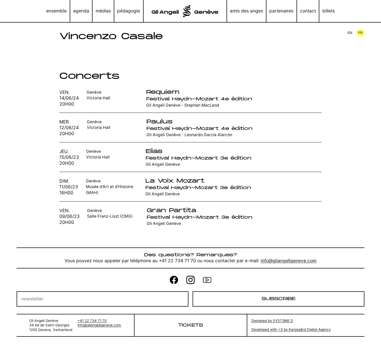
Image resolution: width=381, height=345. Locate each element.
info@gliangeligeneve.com (288, 260)
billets (328, 10)
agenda (81, 10)
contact (308, 10)
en (350, 33)
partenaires (281, 10)
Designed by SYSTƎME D (272, 321)
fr (360, 33)
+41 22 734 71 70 (92, 321)
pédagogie (128, 10)
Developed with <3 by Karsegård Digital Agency (291, 329)
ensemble (56, 10)
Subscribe (278, 298)
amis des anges (246, 10)
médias (103, 10)
